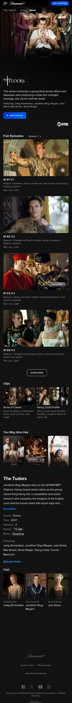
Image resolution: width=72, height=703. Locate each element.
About (32, 10)
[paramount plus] (17, 3)
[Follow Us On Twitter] (32, 687)
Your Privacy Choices (36, 674)
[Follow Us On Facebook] (23, 687)
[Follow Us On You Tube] (40, 687)
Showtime (18, 534)
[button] (5, 4)
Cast (22, 10)
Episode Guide (12, 561)
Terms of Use (27, 665)
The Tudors (9, 10)
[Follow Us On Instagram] (48, 687)
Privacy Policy (45, 665)
